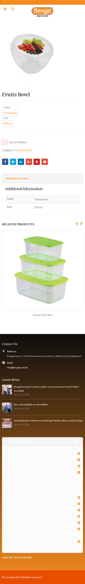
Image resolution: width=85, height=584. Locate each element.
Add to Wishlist (18, 142)
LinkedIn (21, 162)
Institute (9, 535)
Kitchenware (14, 510)
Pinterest (37, 162)
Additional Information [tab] (17, 178)
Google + (29, 162)
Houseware (11, 459)
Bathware (12, 466)
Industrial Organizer (15, 529)
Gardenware (14, 497)
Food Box (15, 478)
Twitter (13, 162)
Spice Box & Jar (18, 491)
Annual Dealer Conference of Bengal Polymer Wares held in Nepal (48, 420)
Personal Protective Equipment (21, 547)
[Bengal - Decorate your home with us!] (42, 12)
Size (6, 118)
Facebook (5, 162)
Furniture (10, 453)
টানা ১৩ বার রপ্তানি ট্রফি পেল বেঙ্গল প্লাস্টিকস (31, 404)
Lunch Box (12, 516)
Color (7, 107)
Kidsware (10, 541)
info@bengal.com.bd (17, 367)
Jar (11, 485)
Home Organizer (15, 503)
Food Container (23, 150)
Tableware (12, 522)
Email (45, 162)
